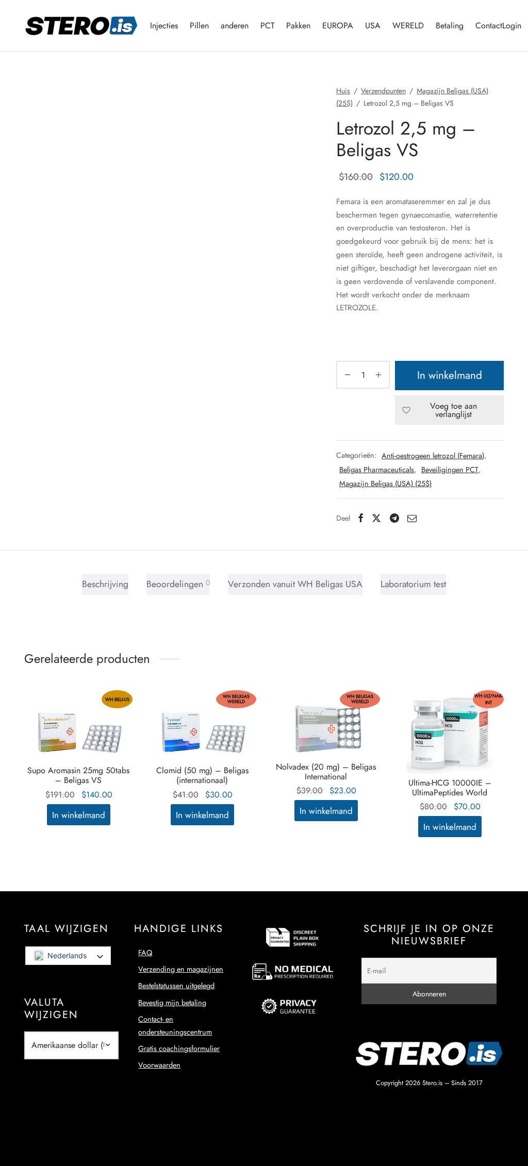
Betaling (450, 25)
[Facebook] (361, 518)
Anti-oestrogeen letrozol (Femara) (433, 456)
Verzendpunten (383, 91)
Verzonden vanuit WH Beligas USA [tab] (295, 584)
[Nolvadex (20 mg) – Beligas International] (326, 726)
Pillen (199, 25)
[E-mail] (412, 518)
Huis (343, 91)
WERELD (408, 25)
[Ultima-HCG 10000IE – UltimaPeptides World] (449, 734)
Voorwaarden (159, 1065)
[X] (376, 518)
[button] (78, 814)
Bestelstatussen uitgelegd (176, 985)
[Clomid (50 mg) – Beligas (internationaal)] (202, 728)
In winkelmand (449, 375)
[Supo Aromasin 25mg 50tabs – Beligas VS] (78, 728)
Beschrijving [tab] (105, 584)
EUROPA (337, 25)
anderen (235, 25)
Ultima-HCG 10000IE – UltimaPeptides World (449, 787)
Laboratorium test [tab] (413, 584)
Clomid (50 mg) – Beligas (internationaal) (202, 775)
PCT (267, 25)
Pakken (298, 25)
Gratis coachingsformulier (179, 1048)
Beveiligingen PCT (449, 469)
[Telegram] (394, 518)
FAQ (145, 952)
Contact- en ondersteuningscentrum (175, 1025)
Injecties (164, 25)
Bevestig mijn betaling (172, 1002)
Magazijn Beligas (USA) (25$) (385, 483)
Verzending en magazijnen (180, 969)
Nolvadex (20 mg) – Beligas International (326, 771)
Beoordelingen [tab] (178, 584)
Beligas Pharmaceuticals (376, 469)
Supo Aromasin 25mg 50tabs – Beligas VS (78, 775)
